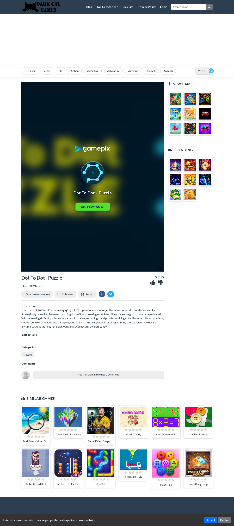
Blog (89, 6)
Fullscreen (67, 294)
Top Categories (106, 6)
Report (89, 294)
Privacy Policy (147, 6)
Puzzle (28, 354)
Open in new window (38, 294)
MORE (202, 70)
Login (163, 6)
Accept (211, 520)
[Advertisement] (117, 39)
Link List (128, 6)
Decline (224, 520)
